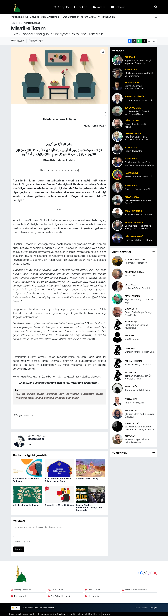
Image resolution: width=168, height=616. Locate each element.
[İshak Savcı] (117, 72)
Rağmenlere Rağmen (136, 262)
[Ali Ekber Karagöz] (117, 238)
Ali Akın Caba (132, 197)
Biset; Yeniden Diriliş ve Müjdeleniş (136, 326)
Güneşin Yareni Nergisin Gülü (139, 351)
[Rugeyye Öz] (117, 388)
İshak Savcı (131, 70)
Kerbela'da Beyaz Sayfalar (138, 364)
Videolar (119, 7)
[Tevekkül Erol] (117, 110)
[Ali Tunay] (117, 439)
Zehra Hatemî (132, 423)
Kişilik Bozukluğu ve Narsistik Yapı (140, 301)
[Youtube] (155, 573)
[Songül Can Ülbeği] (117, 261)
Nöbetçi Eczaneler (22, 590)
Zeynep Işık (130, 372)
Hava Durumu (58, 590)
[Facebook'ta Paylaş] (130, 41)
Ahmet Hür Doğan (134, 272)
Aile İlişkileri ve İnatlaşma (26, 505)
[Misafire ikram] (59, 75)
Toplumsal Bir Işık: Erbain (137, 390)
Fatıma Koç (130, 348)
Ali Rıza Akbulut (133, 120)
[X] (145, 573)
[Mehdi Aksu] (117, 161)
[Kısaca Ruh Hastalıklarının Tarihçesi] (27, 468)
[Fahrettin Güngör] (117, 98)
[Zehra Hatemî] (117, 426)
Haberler (15, 23)
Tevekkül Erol (133, 108)
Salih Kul (130, 335)
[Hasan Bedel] (19, 440)
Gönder (19, 549)
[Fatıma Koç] (117, 350)
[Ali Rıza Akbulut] (117, 123)
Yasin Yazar (131, 410)
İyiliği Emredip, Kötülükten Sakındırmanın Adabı (58, 479)
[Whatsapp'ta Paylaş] (139, 41)
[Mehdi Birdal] (117, 187)
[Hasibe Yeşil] (117, 324)
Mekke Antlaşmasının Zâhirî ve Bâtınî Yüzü (139, 74)
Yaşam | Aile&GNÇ (90, 16)
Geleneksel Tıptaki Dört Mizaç (137, 125)
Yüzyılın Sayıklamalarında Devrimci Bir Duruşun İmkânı (139, 428)
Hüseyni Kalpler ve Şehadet (139, 240)
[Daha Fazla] (144, 41)
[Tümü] (153, 51)
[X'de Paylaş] (134, 41)
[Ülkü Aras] (117, 286)
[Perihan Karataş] (117, 362)
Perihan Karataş (133, 361)
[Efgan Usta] (117, 311)
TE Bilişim (152, 608)
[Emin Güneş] (117, 401)
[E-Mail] (30, 445)
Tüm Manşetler (21, 596)
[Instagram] (150, 573)
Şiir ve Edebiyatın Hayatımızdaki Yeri (134, 87)
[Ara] (155, 7)
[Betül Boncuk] (117, 299)
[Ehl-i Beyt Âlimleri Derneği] (17, 7)
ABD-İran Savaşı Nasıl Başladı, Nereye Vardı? (136, 138)
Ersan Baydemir (133, 211)
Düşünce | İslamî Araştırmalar (45, 16)
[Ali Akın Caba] (117, 200)
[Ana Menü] (156, 17)
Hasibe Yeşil (131, 321)
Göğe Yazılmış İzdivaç (87, 478)
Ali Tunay (130, 436)
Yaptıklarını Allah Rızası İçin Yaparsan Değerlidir (138, 62)
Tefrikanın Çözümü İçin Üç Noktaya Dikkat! (138, 377)
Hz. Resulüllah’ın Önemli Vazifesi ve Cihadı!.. (137, 112)
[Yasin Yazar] (117, 413)
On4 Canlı (82, 7)
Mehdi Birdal (132, 185)
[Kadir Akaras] (117, 85)
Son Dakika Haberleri (60, 596)
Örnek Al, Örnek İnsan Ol (137, 189)
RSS (16, 608)
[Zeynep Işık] (117, 375)
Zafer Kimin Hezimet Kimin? (139, 214)
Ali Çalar (130, 57)
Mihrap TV (62, 7)
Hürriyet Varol (133, 133)
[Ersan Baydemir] (117, 212)
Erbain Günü (131, 275)
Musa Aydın (131, 147)
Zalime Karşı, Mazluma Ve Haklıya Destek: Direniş (138, 227)
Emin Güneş (131, 399)
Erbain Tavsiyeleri (134, 151)
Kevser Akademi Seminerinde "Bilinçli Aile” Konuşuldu (89, 507)
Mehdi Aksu (131, 159)
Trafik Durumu (94, 590)
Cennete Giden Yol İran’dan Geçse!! (138, 201)
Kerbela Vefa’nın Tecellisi (137, 288)
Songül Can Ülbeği (135, 259)
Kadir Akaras (132, 82)
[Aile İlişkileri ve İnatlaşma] (27, 494)
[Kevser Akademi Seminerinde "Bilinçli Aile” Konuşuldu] (90, 494)
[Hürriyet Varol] (117, 136)
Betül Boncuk (132, 296)
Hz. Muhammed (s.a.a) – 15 (138, 100)
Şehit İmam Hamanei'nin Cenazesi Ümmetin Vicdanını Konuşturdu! (139, 164)
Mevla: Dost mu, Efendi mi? (139, 176)
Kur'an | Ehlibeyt (19, 16)
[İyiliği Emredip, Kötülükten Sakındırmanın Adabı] (59, 468)
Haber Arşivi (93, 596)
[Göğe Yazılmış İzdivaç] (90, 468)
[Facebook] (140, 573)
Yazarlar (101, 7)
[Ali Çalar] (117, 60)
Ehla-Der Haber (70, 16)
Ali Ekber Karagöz (135, 236)
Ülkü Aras (130, 285)
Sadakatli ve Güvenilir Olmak (59, 505)
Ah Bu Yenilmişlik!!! (134, 402)
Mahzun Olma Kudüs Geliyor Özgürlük (139, 415)
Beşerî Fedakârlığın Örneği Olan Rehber (138, 313)
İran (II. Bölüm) (132, 339)
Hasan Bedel (36, 438)
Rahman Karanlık (134, 222)
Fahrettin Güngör (135, 96)
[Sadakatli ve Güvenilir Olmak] (59, 494)
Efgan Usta (131, 309)
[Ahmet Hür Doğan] (117, 273)
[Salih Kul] (117, 337)
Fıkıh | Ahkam (109, 16)
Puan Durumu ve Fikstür (136, 590)
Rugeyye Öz (131, 386)
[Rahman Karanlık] (117, 225)
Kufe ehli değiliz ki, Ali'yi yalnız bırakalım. (137, 440)
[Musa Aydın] (117, 149)
